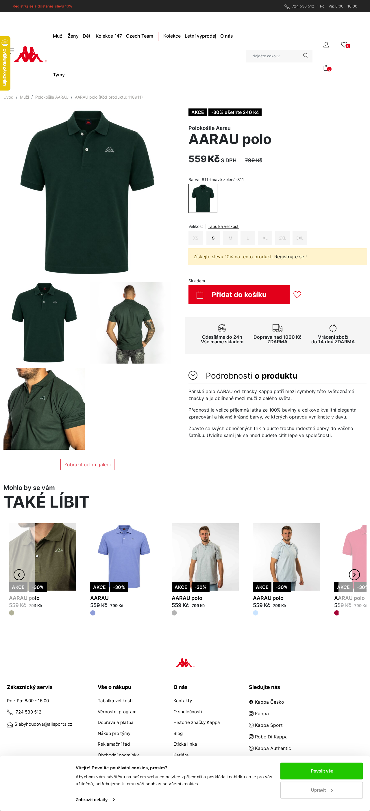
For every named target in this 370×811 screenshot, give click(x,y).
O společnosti (187, 711)
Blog (178, 733)
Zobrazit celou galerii (87, 464)
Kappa (261, 713)
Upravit (318, 789)
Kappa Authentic (272, 748)
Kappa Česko (269, 702)
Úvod (8, 97)
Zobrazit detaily (92, 799)
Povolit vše (322, 770)
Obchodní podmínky (118, 755)
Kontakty (182, 700)
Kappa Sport (268, 725)
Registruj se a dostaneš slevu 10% (42, 6)
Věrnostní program (117, 711)
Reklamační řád (114, 744)
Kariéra (181, 755)
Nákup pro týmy (114, 733)
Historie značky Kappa (196, 722)
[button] (326, 44)
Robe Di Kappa (271, 737)
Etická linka (185, 744)
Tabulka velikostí (223, 226)
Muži (24, 97)
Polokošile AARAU (52, 97)
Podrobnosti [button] (250, 376)
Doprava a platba (116, 722)
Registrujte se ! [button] (290, 256)
